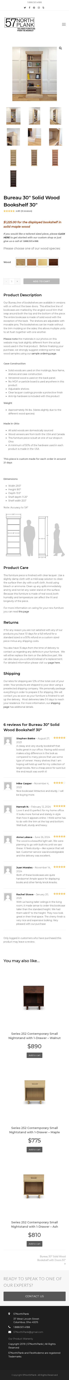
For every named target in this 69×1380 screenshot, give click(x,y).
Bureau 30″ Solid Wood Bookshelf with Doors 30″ (51, 1258)
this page (23, 611)
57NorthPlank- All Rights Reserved (40, 1375)
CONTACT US (34, 1296)
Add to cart (41, 281)
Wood (7, 262)
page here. (54, 662)
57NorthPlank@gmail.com (28, 1332)
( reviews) (26, 211)
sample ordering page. (44, 353)
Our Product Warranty (21, 1338)
